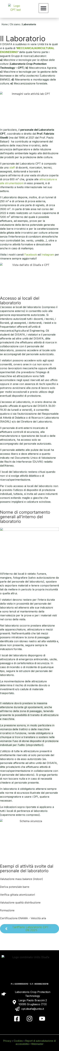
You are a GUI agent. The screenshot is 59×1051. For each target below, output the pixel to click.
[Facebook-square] (16, 1018)
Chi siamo (15, 24)
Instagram (47, 254)
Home (5, 24)
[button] (43, 8)
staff (12, 167)
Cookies (18, 1040)
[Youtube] (42, 1018)
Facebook (30, 254)
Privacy (7, 1040)
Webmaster (37, 1043)
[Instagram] (29, 1018)
